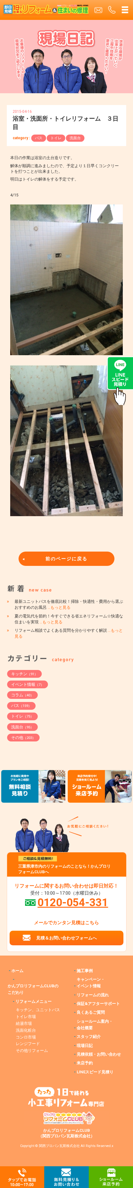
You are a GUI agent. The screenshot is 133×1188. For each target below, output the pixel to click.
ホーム (17, 970)
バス (38, 138)
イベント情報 (27, 684)
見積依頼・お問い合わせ (99, 1054)
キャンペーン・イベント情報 (91, 982)
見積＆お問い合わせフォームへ (66, 937)
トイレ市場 (26, 1016)
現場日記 (85, 1045)
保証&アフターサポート (98, 1003)
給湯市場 (24, 1023)
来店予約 (85, 1063)
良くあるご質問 (91, 1012)
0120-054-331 (72, 902)
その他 (23, 737)
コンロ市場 (26, 1037)
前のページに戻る (66, 559)
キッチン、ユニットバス (38, 1009)
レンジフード (28, 1043)
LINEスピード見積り (95, 1072)
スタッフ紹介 (89, 1036)
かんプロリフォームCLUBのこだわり (33, 989)
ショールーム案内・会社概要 (95, 1024)
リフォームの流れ (93, 995)
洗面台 (75, 138)
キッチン (24, 674)
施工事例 (85, 970)
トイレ (56, 138)
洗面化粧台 (26, 1030)
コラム (22, 695)
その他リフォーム (32, 1050)
